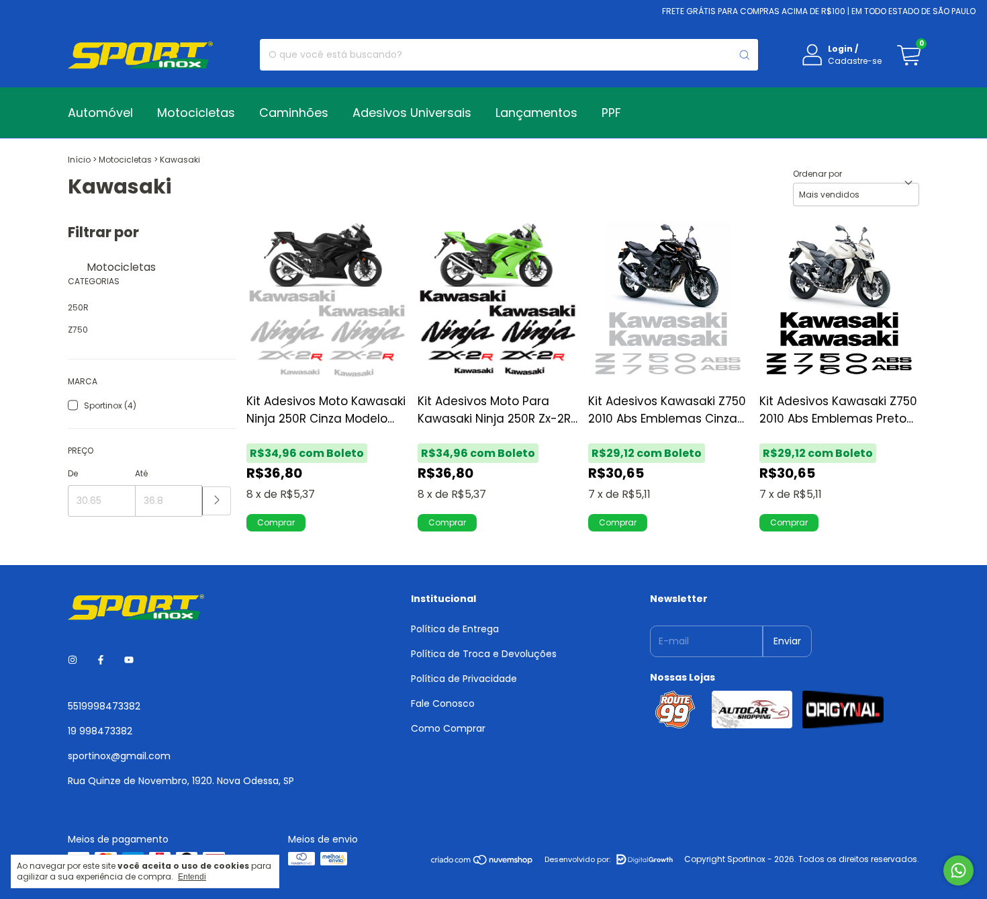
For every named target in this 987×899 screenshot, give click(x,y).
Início (79, 159)
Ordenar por (817, 173)
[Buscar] (744, 55)
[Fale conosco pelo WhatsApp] (958, 870)
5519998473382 (104, 706)
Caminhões (293, 112)
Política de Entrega (455, 629)
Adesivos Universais (411, 112)
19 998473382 (100, 731)
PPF (611, 112)
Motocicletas (196, 112)
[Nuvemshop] (482, 862)
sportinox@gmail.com (119, 756)
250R (78, 307)
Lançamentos (536, 112)
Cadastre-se (855, 61)
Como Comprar (448, 728)
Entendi (192, 877)
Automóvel (100, 112)
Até (141, 473)
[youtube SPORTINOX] (129, 660)
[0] (908, 55)
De (73, 473)
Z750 (78, 329)
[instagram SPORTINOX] (72, 660)
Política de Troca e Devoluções (484, 653)
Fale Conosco (443, 703)
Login (840, 48)
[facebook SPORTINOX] (100, 660)
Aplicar (216, 500)
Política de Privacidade (464, 678)
